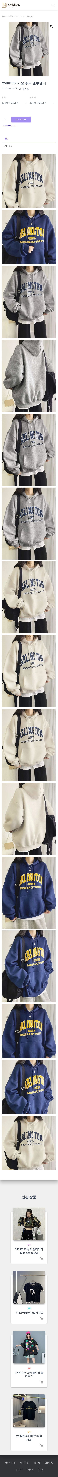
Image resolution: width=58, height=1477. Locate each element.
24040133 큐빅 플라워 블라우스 (29, 1374)
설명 (6, 139)
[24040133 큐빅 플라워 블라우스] (29, 1347)
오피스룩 (29, 1470)
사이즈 (33, 97)
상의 (7, 16)
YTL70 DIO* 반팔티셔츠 (29, 1312)
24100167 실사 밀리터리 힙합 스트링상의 (29, 1250)
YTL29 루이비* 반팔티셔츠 (29, 1437)
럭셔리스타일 (10, 1463)
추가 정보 (8, 146)
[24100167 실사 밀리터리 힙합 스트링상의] (29, 1224)
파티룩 (40, 1470)
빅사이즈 (18, 1470)
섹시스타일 (24, 1463)
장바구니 (19, 120)
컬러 (4, 97)
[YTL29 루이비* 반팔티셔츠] (29, 1410)
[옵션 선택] (41, 1258)
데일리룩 (36, 1463)
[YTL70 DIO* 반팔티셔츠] (29, 1287)
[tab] (29, 139)
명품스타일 (48, 1463)
